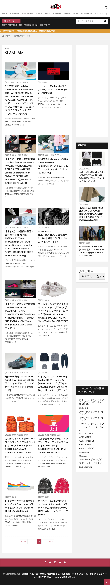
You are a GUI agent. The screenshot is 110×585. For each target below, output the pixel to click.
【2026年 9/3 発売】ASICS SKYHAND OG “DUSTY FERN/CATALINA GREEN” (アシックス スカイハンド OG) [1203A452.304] (91, 214)
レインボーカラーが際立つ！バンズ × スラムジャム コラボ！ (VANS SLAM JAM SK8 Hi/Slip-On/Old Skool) (20, 506)
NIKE (4, 14)
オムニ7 (83, 456)
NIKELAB (84, 404)
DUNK (35, 25)
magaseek (84, 452)
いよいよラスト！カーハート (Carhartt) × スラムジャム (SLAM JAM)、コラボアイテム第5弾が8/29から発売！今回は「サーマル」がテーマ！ (53, 383)
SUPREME (14, 14)
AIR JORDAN (25, 25)
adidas (47, 14)
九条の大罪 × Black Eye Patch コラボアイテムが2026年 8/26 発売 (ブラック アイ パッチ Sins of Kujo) (92, 176)
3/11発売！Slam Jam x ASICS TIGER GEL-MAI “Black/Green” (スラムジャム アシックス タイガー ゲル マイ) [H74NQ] (53, 166)
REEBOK (57, 14)
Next (49, 542)
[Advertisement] (92, 91)
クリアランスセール (89, 402)
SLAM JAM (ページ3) (22, 36)
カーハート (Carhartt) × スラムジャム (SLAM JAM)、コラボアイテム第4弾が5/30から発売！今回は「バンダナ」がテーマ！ (53, 508)
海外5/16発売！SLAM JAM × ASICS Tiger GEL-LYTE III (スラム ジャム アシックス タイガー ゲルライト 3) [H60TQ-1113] (20, 383)
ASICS (39, 14)
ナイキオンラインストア (91, 399)
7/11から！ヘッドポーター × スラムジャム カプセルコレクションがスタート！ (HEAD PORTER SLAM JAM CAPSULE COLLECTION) (20, 446)
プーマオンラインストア (91, 424)
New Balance (27, 14)
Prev (24, 542)
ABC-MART (85, 437)
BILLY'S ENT (85, 444)
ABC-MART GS (87, 441)
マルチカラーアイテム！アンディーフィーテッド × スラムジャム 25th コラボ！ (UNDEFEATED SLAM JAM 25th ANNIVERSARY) (53, 446)
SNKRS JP (84, 408)
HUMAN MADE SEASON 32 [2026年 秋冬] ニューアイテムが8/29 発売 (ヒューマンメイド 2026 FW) (92, 251)
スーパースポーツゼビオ (91, 459)
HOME (7, 36)
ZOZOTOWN (86, 433)
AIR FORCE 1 (46, 25)
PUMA (67, 14)
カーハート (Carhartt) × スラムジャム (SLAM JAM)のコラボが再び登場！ (52, 89)
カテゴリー (86, 271)
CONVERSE (86, 14)
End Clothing (85, 467)
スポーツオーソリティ (90, 463)
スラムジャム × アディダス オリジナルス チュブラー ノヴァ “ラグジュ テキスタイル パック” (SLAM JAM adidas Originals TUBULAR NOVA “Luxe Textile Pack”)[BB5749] (53, 312)
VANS (75, 14)
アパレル (99, 14)
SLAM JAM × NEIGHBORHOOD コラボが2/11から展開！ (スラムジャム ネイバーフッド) (52, 236)
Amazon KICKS (87, 448)
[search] (105, 21)
